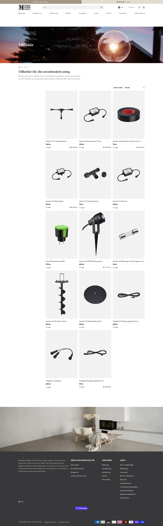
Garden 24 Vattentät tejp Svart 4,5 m (127, 141)
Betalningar (124, 469)
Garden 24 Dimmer (120, 201)
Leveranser (124, 472)
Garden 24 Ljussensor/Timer (90, 141)
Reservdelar (106, 479)
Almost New (75, 465)
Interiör (104, 476)
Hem (20, 67)
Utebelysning (106, 469)
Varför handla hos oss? (78, 476)
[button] (143, 7)
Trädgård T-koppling (53, 381)
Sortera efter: (118, 88)
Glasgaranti (75, 472)
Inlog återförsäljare (126, 491)
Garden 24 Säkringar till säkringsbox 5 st (128, 261)
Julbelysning (106, 472)
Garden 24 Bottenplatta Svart (90, 321)
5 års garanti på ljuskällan (129, 487)
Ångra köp (123, 479)
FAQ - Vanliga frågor (127, 465)
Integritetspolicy (125, 483)
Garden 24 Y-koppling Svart (56, 141)
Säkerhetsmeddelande (127, 494)
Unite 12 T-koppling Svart (88, 201)
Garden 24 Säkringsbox (54, 201)
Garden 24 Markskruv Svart (56, 321)
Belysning (105, 465)
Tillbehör (27, 67)
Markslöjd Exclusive (77, 469)
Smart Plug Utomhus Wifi (55, 261)
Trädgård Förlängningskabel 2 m (91, 381)
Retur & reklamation (127, 476)
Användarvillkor (64, 522)
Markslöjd (38, 522)
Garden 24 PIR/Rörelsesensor (90, 261)
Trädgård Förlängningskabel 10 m (125, 321)
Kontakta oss (124, 498)
